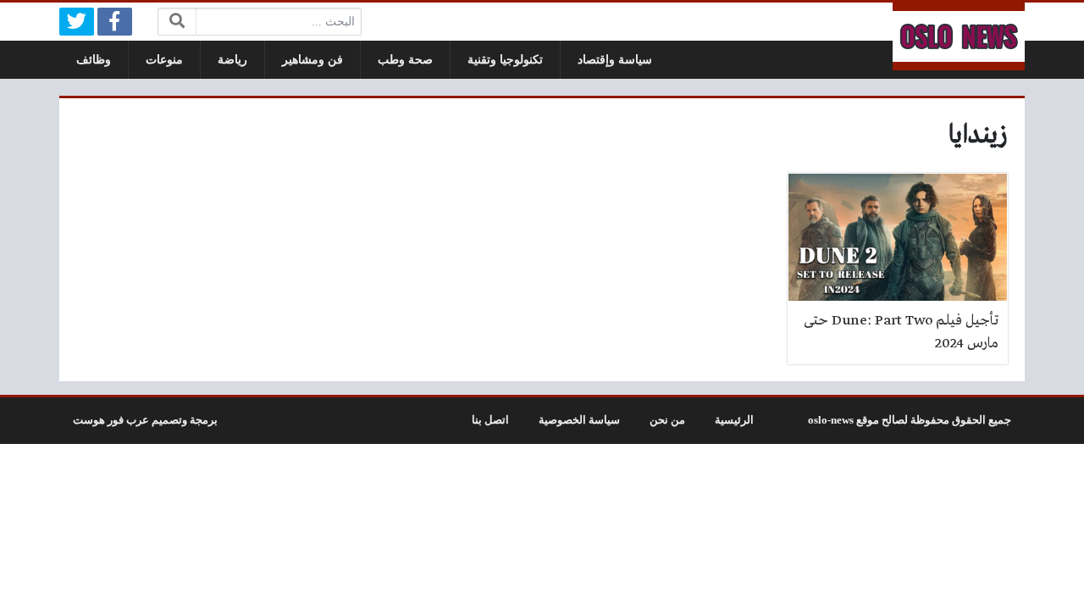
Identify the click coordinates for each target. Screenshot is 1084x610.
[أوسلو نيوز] (959, 36)
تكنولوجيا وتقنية (505, 59)
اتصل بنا (490, 420)
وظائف (93, 59)
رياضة (232, 59)
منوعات (164, 59)
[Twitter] (76, 22)
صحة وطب (405, 59)
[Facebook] (114, 22)
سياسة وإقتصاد (615, 59)
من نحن (667, 420)
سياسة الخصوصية (579, 420)
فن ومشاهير (312, 59)
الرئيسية (734, 420)
